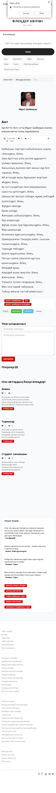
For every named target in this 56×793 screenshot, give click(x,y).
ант (26, 301)
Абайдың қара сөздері (11, 711)
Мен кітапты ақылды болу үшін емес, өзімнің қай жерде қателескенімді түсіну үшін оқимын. (25, 573)
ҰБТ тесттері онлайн (10, 691)
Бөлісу (5, 311)
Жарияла (8, 359)
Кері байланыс (8, 644)
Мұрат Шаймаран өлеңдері (18, 304)
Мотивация (7, 684)
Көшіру (39, 311)
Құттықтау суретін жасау (12, 738)
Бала (16, 64)
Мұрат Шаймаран (28, 109)
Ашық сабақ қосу (9, 758)
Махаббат (17, 59)
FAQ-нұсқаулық (8, 648)
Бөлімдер (10, 34)
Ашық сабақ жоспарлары (12, 678)
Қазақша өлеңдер (9, 658)
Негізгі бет (8, 79)
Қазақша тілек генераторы (13, 741)
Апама (6, 389)
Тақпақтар (6, 714)
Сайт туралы (7, 631)
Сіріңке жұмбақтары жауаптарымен (17, 724)
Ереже (4, 634)
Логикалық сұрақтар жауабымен (16, 721)
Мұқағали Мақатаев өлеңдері (15, 704)
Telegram (28, 311)
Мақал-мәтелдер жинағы (12, 664)
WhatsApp (16, 311)
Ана (5, 59)
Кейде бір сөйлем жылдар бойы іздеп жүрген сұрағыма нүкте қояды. (23, 560)
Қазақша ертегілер (10, 688)
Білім (6, 64)
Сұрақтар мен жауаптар (12, 718)
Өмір (29, 59)
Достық (40, 59)
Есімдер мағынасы (10, 681)
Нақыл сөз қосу (8, 754)
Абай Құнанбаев (31, 64)
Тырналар (8, 421)
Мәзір (8, 4)
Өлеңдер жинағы (23, 79)
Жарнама (6, 638)
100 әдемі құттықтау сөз (12, 734)
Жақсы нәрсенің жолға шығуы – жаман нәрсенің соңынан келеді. (25, 547)
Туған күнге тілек (11, 69)
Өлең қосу (6, 761)
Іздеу (28, 51)
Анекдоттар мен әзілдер (12, 671)
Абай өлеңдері (8, 701)
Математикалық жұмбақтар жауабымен (19, 728)
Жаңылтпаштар (8, 674)
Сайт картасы (8, 641)
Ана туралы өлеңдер (11, 708)
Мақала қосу (7, 751)
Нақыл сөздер (8, 668)
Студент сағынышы (14, 454)
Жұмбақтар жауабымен (12, 661)
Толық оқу (8, 409)
